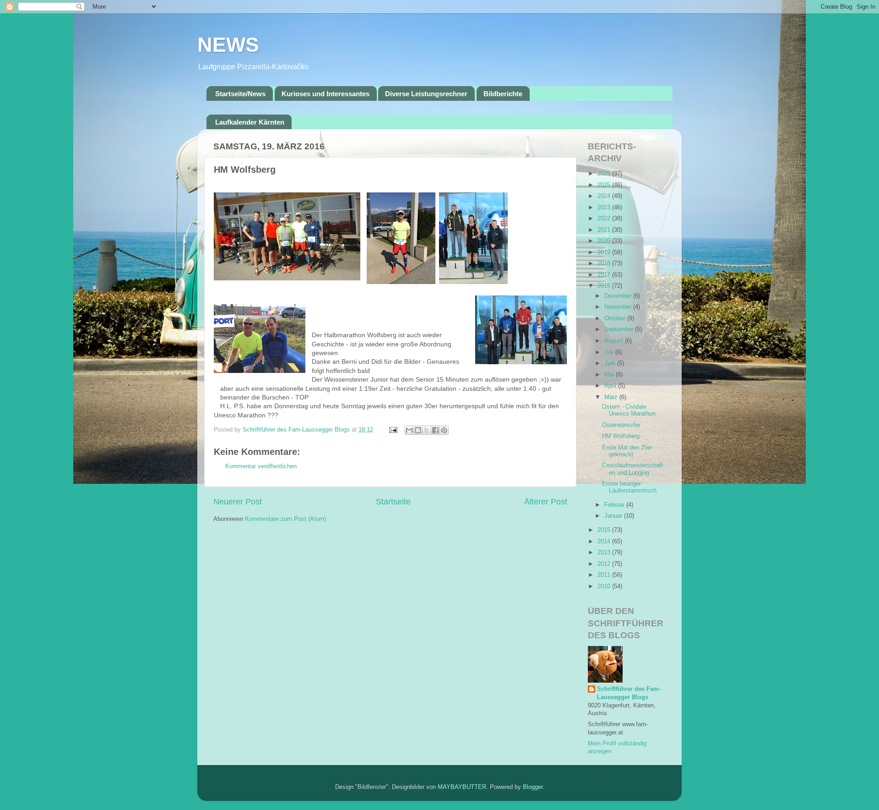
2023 (604, 207)
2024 (604, 196)
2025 (604, 185)
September (619, 329)
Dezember (618, 296)
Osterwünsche (621, 425)
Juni (610, 363)
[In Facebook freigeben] (435, 430)
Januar (614, 516)
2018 (604, 263)
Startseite (393, 501)
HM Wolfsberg (621, 436)
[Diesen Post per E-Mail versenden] (409, 430)
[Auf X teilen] (426, 430)
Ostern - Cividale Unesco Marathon (629, 410)
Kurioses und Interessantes (325, 94)
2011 (604, 575)
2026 (604, 173)
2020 (604, 241)
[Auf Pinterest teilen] (444, 430)
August (614, 341)
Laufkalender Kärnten (249, 122)
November (618, 307)
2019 (604, 252)
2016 (604, 286)
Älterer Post (545, 501)
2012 (604, 564)
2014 (604, 541)
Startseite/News (240, 94)
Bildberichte (502, 94)
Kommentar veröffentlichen (261, 466)
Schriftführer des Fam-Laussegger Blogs (629, 693)
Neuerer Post (237, 501)
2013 (604, 552)
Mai (610, 375)
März (611, 397)
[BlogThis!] (418, 430)
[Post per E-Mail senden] (392, 430)
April (611, 386)
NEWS (228, 44)
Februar (615, 505)
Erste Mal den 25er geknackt (627, 451)
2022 (604, 218)
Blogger (533, 787)
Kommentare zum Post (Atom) (285, 519)
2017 (604, 275)
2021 (604, 230)
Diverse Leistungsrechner (426, 94)
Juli (609, 352)
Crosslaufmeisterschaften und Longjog (632, 469)
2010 (604, 586)
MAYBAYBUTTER (462, 787)
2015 (604, 530)
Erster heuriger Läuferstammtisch (629, 487)
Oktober (615, 318)
